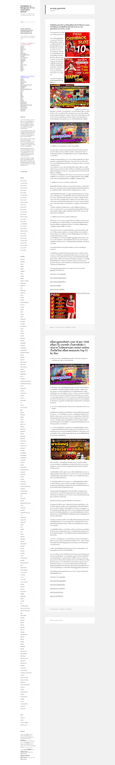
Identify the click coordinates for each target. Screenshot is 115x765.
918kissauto (23, 283)
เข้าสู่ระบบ (22, 717)
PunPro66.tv (23, 441)
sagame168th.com (24, 469)
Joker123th (22, 364)
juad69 (22, 369)
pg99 (21, 95)
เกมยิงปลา (22, 675)
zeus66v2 (22, 553)
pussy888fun (23, 453)
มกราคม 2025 (23, 226)
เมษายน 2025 (23, 219)
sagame (22, 83)
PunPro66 (22, 438)
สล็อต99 (22, 639)
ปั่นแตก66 (22, 586)
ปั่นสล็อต (22, 584)
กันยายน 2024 (23, 235)
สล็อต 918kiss (23, 615)
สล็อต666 (22, 627)
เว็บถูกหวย (22, 687)
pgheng (22, 412)
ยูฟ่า (21, 603)
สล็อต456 (22, 620)
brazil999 (22, 324)
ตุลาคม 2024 (23, 233)
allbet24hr (22, 292)
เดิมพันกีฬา (22, 682)
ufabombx (22, 539)
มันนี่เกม (22, 598)
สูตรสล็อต (22, 665)
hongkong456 (23, 350)
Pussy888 (22, 450)
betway (22, 309)
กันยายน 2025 (23, 207)
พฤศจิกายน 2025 (24, 202)
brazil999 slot (23, 326)
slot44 (21, 52)
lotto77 (22, 386)
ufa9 (21, 531)
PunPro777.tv (23, 445)
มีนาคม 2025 (23, 221)
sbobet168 (22, 474)
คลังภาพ (53, 327)
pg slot (21, 67)
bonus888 (22, 321)
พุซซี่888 (22, 594)
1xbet (21, 63)
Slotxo (21, 505)
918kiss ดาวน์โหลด (24, 281)
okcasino (22, 395)
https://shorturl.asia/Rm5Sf (57, 588)
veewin (22, 548)
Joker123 (22, 359)
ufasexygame (23, 543)
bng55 (21, 316)
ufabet (21, 534)
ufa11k (22, 524)
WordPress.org (23, 725)
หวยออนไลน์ (23, 668)
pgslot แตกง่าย (23, 64)
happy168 (22, 345)
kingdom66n (23, 374)
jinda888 (22, 357)
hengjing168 (23, 347)
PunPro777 (22, 443)
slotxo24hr (22, 59)
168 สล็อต (22, 261)
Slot (21, 496)
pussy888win (23, 457)
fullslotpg (22, 338)
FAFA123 (22, 333)
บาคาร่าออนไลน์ (23, 57)
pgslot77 (22, 422)
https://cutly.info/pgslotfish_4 (58, 281)
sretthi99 (22, 510)
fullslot (22, 96)
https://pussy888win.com (26, 89)
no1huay (22, 390)
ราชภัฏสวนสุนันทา (24, 606)
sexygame (22, 488)
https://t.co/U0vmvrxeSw (83, 293)
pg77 (21, 93)
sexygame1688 (23, 491)
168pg (21, 264)
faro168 (22, 336)
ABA (21, 288)
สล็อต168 (22, 617)
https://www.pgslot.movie (26, 105)
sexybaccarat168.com (25, 486)
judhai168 (22, 371)
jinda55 (22, 355)
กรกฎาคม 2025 (23, 212)
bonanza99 (22, 319)
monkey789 (23, 388)
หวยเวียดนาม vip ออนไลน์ (26, 672)
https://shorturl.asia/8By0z (57, 289)
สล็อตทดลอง (23, 60)
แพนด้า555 (22, 706)
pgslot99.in (22, 429)
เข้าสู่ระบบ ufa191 (24, 677)
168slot (22, 266)
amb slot (22, 300)
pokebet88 (22, 436)
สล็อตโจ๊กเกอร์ (23, 663)
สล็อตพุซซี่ (22, 646)
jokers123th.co (23, 367)
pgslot (21, 66)
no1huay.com (23, 393)
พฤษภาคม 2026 (23, 188)
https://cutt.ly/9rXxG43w (56, 592)
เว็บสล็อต (22, 694)
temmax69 (22, 522)
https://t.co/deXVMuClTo (56, 596)
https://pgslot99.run (24, 54)
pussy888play (23, 455)
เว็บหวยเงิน (22, 110)
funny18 (22, 340)
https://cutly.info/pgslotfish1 (57, 584)
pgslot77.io (22, 424)
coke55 (22, 331)
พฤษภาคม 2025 (23, 216)
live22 (21, 97)
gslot (21, 92)
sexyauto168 (23, 484)
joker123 (22, 46)
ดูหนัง (21, 99)
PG (21, 402)
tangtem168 (23, 519)
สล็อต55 (22, 622)
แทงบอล (22, 701)
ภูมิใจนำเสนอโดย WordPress (56, 620)
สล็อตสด (22, 649)
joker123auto (23, 362)
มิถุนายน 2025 (23, 214)
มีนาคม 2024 (23, 250)
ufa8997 (22, 529)
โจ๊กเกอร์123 (23, 708)
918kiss (22, 79)
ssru (21, 515)
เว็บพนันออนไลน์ (23, 692)
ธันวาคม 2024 (23, 228)
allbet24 (22, 69)
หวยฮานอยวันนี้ (23, 670)
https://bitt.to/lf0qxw (55, 285)
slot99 (21, 50)
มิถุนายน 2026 (23, 185)
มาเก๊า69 (22, 601)
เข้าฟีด (21, 720)
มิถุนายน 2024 (23, 243)
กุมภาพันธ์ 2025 (23, 223)
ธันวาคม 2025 (23, 200)
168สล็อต (21, 734)
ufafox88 (22, 541)
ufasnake (22, 546)
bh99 (21, 312)
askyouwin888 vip (24, 302)
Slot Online (22, 498)
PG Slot (22, 405)
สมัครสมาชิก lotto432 (25, 608)
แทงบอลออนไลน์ (24, 703)
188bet (22, 269)
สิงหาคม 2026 (23, 180)
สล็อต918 (22, 637)
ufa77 (21, 527)
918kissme (22, 285)
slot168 (22, 47)
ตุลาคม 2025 (23, 204)
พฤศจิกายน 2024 (24, 231)
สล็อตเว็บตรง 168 (24, 658)
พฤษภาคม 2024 (23, 245)
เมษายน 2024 (23, 247)
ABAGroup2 (23, 290)
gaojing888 (22, 343)
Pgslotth (22, 433)
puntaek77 (22, 448)
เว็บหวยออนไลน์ (23, 696)
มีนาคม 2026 (23, 192)
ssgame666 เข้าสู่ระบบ (25, 512)
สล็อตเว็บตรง (23, 49)
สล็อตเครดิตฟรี (23, 653)
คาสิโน (21, 555)
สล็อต (21, 613)
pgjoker (22, 417)
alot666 (22, 297)
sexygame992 (23, 493)
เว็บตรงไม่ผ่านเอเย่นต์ (24, 684)
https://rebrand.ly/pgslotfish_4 (58, 278)
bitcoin (22, 314)
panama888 (23, 400)
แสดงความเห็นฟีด (24, 722)
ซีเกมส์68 (22, 560)
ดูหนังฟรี (22, 100)
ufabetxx (22, 536)
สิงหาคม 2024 (23, 238)
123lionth (22, 259)
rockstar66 (22, 460)
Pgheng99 (22, 414)
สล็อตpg (22, 641)
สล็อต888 (22, 632)
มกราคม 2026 (23, 197)
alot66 (21, 295)
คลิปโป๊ (21, 62)
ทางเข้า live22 (23, 572)
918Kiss (22, 278)
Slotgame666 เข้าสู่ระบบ (25, 503)
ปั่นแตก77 (22, 589)
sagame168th (23, 467)
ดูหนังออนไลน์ (23, 82)
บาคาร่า (22, 90)
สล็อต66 (22, 625)
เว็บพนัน (22, 689)
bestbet (22, 307)
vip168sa (22, 551)
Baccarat (22, 304)
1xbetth (22, 276)
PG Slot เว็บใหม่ (23, 407)
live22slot (22, 379)
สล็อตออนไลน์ (23, 106)
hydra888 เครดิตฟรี (24, 352)
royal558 (22, 462)
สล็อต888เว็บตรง (23, 634)
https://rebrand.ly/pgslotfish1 (58, 581)
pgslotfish (22, 431)
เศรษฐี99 (22, 699)
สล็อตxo (22, 644)
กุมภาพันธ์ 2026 (23, 195)
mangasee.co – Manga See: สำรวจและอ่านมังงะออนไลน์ (27, 9)
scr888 (21, 476)
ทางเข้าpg (22, 574)
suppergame (23, 517)
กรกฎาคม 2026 (23, 183)
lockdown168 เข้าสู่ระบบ (25, 381)
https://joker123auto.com (26, 84)
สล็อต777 (22, 629)
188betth (22, 271)
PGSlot (21, 419)
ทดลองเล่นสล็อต (23, 570)
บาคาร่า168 (22, 579)
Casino (21, 328)
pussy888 (22, 56)
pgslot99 (22, 426)
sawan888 (22, 472)
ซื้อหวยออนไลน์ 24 (24, 563)
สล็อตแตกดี (22, 660)
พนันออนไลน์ (23, 591)
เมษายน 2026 (23, 190)
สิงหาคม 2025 (23, 209)
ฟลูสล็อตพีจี (22, 596)
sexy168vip (23, 481)
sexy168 (22, 479)
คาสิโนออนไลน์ (23, 558)
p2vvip (22, 398)
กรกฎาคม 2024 (23, 240)
